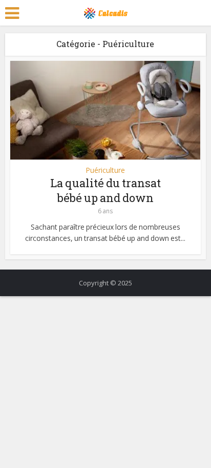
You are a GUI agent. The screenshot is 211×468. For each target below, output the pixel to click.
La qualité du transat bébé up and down (105, 190)
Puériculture (105, 170)
